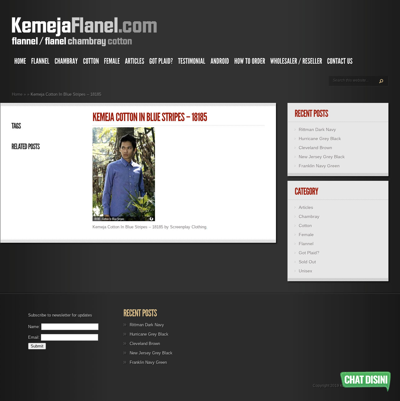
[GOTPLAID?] (161, 62)
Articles (306, 207)
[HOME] (20, 62)
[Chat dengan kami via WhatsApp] (365, 382)
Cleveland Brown (315, 147)
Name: (34, 326)
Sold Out (307, 261)
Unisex (305, 270)
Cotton (305, 225)
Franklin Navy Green (319, 165)
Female (306, 234)
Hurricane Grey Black (320, 138)
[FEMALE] (112, 62)
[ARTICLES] (134, 62)
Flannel (306, 243)
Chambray (309, 216)
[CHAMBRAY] (66, 62)
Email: (34, 337)
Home (17, 94)
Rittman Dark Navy (317, 129)
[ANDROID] (220, 62)
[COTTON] (91, 62)
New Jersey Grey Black (322, 156)
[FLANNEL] (40, 62)
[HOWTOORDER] (250, 62)
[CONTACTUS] (340, 62)
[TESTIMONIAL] (192, 62)
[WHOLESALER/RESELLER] (296, 62)
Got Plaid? (309, 252)
